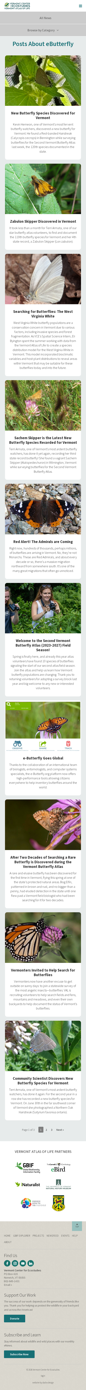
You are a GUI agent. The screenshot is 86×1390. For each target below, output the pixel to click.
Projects (38, 1235)
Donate (14, 1318)
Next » (60, 1130)
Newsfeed (53, 1235)
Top (77, 1226)
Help (75, 1235)
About (8, 1242)
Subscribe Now (19, 1354)
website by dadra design (43, 1382)
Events (65, 1235)
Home (7, 1235)
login (43, 1375)
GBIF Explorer (21, 1235)
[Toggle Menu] (80, 6)
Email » (8, 1285)
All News (45, 18)
